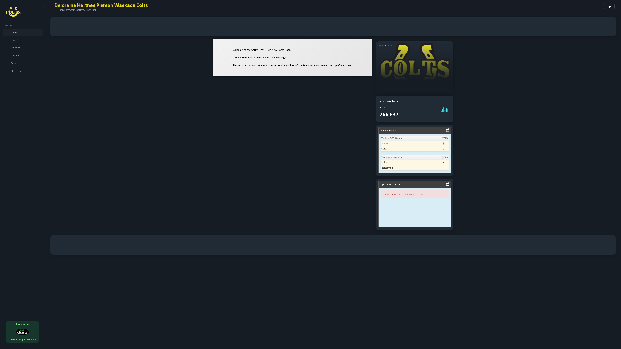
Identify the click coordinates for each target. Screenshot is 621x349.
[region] (22, 174)
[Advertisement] (333, 26)
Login (609, 6)
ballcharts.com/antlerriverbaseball (78, 10)
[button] (592, 6)
